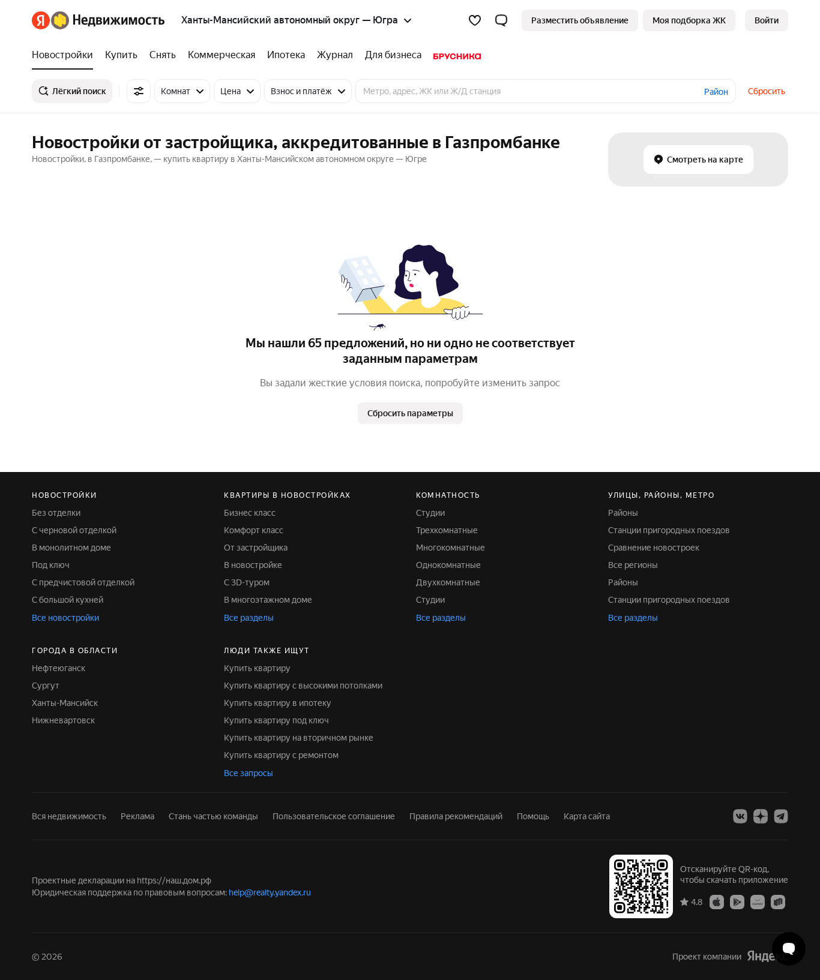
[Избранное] (475, 20)
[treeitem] (65, 55)
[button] (501, 20)
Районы (623, 513)
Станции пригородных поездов (669, 530)
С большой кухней (67, 600)
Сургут (45, 685)
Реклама (137, 816)
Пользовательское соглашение (334, 816)
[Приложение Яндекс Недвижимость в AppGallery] (757, 901)
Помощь (533, 816)
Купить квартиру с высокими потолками (303, 685)
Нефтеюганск (58, 668)
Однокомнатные (448, 565)
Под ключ (51, 565)
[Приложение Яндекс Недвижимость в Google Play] (737, 901)
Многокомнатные (450, 547)
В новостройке (253, 565)
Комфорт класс (253, 530)
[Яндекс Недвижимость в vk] (740, 816)
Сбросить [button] (766, 91)
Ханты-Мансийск (65, 703)
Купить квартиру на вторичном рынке (298, 737)
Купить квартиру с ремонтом (281, 755)
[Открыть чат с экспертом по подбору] (789, 949)
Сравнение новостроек (653, 547)
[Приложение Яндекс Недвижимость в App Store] (717, 901)
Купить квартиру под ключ (276, 720)
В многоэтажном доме (268, 600)
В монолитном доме (71, 547)
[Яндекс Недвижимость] (98, 20)
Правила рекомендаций (455, 816)
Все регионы (633, 565)
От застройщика (256, 547)
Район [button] (716, 92)
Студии (430, 513)
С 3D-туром (247, 582)
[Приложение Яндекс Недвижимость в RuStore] (778, 901)
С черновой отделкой (74, 530)
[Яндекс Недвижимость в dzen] (760, 816)
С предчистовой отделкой (83, 582)
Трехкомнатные (447, 530)
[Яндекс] (767, 956)
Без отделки (56, 513)
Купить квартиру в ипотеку (277, 703)
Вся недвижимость (69, 816)
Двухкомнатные (448, 582)
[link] (766, 20)
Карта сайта (587, 816)
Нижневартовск (63, 720)
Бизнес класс (250, 513)
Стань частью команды (213, 816)
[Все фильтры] (139, 91)
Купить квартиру (257, 668)
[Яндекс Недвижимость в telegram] (781, 816)
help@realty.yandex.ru (270, 892)
